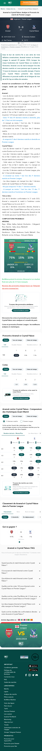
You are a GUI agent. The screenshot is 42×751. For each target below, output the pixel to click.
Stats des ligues (9, 703)
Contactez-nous (9, 677)
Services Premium (9, 711)
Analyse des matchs (10, 694)
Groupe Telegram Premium (12, 732)
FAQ (5, 679)
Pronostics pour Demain (11, 743)
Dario (35, 45)
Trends (6, 725)
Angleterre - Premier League (22, 19)
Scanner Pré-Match (10, 717)
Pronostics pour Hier (10, 746)
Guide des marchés (10, 682)
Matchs (3, 9)
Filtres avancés (8, 697)
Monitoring (7, 719)
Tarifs (6, 708)
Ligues (6, 691)
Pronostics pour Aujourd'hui (9, 740)
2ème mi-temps (32, 340)
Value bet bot (8, 722)
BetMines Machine (10, 700)
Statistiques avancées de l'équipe (12, 728)
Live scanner (8, 714)
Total (6, 340)
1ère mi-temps (17, 340)
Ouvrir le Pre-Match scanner (21, 310)
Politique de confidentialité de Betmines (9, 672)
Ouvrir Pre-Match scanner (21, 398)
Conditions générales (11, 667)
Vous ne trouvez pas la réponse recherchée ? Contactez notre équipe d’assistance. (21, 553)
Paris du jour (8, 706)
